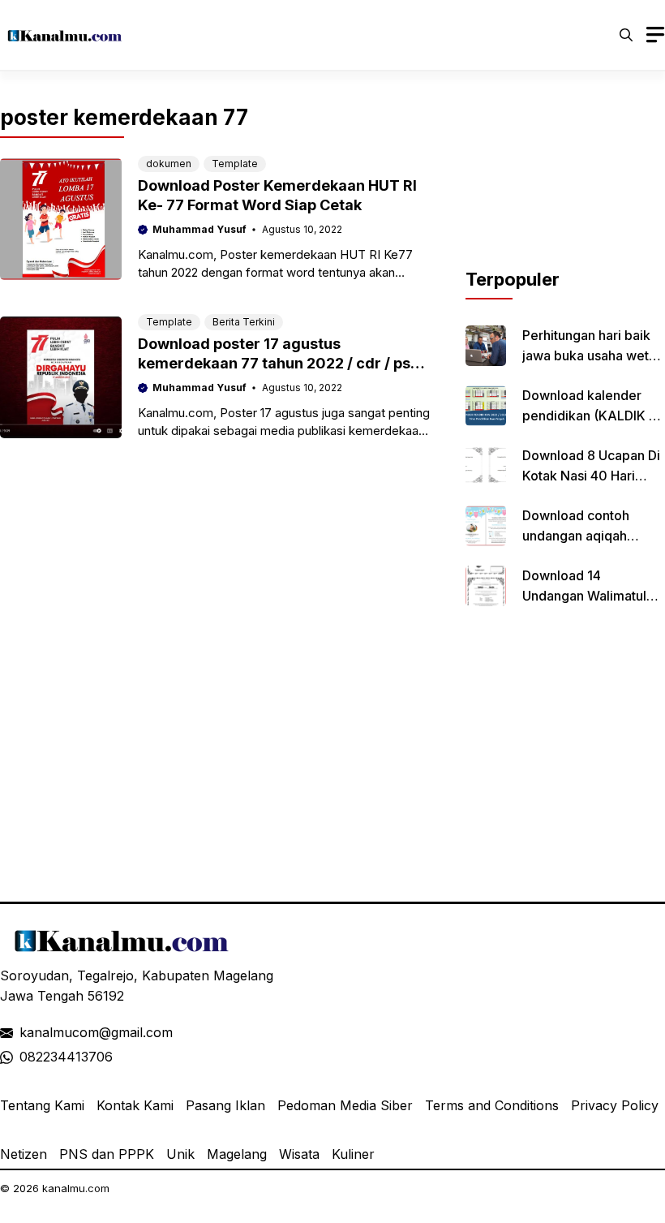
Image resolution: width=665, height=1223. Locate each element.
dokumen (168, 163)
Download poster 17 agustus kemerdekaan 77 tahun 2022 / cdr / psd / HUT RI (283, 363)
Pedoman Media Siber (345, 1105)
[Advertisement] (565, 185)
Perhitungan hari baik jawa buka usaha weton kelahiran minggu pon (593, 355)
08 (27, 1057)
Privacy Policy (615, 1105)
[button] (626, 35)
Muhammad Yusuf (199, 229)
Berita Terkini (243, 322)
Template (235, 163)
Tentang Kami (42, 1105)
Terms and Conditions (492, 1105)
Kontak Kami (135, 1105)
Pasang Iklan (225, 1105)
